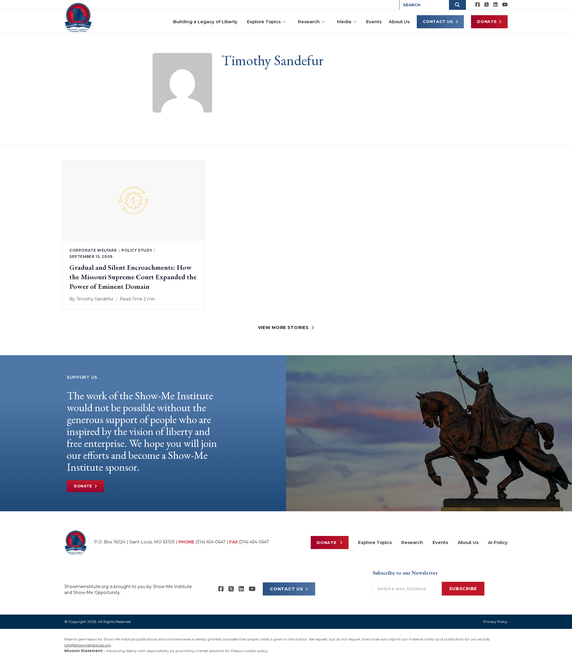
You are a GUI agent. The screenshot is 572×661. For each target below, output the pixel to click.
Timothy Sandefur (95, 299)
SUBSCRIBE (463, 588)
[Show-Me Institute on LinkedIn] (495, 5)
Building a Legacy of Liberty (205, 21)
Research (309, 21)
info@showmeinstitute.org (87, 645)
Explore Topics (264, 21)
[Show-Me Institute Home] (78, 17)
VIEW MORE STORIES (283, 327)
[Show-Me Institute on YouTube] (505, 5)
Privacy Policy (495, 621)
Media (344, 21)
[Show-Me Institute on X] (486, 5)
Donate (487, 21)
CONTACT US (286, 589)
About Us (399, 21)
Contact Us (438, 21)
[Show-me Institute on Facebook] (477, 5)
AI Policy (498, 542)
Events (374, 21)
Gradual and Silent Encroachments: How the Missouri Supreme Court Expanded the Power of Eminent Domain (133, 277)
